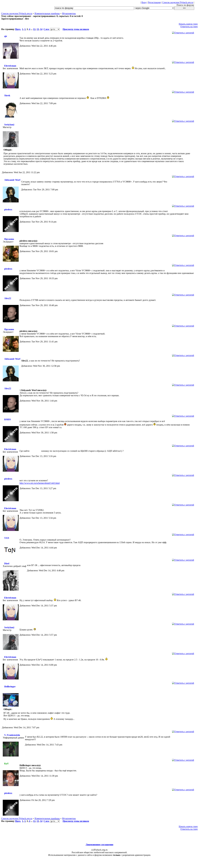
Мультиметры (69, 13)
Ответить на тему (189, 26)
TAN (6, 538)
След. (46, 29)
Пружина (9, 239)
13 (38, 29)
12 (34, 29)
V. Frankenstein (12, 735)
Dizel (6, 563)
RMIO (7, 419)
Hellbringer (10, 686)
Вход (143, 2)
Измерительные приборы (47, 13)
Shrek (7, 95)
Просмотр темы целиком (76, 29)
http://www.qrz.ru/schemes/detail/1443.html (40, 483)
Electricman (10, 66)
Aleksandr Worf (12, 180)
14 (41, 29)
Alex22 (7, 298)
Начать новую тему (188, 24)
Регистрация (154, 2)
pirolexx (8, 209)
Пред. (18, 29)
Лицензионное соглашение (99, 844)
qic (5, 36)
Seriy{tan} (9, 124)
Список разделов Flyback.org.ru (177, 2)
